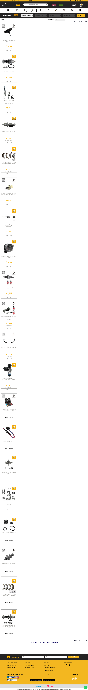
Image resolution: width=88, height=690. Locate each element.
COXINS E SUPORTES (72, 11)
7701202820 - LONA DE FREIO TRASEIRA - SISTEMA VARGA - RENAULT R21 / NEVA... (8, 595)
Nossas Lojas (20, 0)
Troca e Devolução (29, 665)
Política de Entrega (11, 668)
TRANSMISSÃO (24, 11)
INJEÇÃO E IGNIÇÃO (32, 11)
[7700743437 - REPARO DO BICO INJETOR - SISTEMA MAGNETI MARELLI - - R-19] (9, 524)
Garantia (27, 668)
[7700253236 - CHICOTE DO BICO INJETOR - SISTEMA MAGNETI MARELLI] (9, 432)
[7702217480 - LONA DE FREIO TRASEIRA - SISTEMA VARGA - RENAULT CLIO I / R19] (9, 154)
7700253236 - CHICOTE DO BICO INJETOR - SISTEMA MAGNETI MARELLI (8, 441)
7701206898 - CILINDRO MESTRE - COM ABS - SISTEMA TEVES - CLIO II (9, 70)
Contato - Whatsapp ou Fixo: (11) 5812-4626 (75, 0)
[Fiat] (54, 5)
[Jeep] (61, 5)
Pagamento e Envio (29, 667)
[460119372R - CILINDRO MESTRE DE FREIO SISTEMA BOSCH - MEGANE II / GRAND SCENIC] (9, 463)
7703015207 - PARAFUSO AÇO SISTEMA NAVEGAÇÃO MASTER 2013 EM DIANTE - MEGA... (8, 194)
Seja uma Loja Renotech (30, 0)
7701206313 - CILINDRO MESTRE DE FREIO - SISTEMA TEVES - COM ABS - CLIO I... (9, 626)
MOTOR (16, 11)
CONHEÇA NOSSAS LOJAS (36, 680)
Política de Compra (11, 667)
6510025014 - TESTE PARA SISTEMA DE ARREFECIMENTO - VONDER (9, 410)
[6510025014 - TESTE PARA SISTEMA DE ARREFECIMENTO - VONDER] (9, 401)
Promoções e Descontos (49, 667)
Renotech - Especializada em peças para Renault (4, 4)
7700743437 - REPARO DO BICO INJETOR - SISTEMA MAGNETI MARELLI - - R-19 (8, 533)
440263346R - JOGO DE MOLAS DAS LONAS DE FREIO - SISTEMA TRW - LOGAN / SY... (9, 503)
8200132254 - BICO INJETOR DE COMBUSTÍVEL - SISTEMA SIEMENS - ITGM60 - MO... (9, 379)
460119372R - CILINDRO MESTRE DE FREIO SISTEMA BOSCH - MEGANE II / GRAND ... (9, 472)
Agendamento (47, 664)
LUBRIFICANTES (80, 11)
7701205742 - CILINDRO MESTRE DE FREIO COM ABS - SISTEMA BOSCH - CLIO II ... (9, 133)
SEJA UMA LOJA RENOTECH (48, 680)
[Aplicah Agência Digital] (38, 686)
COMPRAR (9, 50)
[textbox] (35, 4)
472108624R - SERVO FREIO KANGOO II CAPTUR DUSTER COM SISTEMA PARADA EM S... (9, 40)
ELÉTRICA (48, 11)
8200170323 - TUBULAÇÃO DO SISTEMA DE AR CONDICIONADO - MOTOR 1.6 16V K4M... (8, 349)
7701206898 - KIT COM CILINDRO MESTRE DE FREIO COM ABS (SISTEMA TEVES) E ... (9, 287)
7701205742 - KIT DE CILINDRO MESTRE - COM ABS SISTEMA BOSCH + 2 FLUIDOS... (8, 318)
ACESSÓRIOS (40, 11)
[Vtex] (50, 686)
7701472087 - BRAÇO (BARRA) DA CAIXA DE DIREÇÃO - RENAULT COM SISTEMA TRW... (9, 225)
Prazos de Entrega (29, 664)
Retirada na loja (47, 668)
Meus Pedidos (47, 665)
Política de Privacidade (12, 665)
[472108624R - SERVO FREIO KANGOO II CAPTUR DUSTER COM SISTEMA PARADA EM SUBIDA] (9, 31)
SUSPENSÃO (56, 11)
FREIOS (64, 11)
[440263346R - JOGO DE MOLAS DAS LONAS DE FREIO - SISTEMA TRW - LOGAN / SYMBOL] (9, 494)
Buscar (80, 15)
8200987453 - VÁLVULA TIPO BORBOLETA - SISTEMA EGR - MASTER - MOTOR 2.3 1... (8, 256)
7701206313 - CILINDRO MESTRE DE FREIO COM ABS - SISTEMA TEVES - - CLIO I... (9, 565)
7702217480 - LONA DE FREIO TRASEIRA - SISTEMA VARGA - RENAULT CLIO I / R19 (8, 164)
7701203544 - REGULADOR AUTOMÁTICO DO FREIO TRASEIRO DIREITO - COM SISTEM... (8, 102)
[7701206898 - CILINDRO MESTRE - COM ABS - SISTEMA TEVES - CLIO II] (9, 62)
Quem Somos (10, 664)
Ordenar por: (51, 19)
